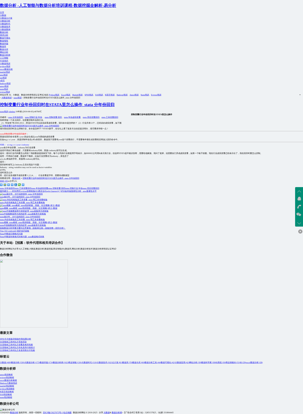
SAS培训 (99, 95)
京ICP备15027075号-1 (53, 412)
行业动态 (4, 61)
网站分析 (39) (195, 362)
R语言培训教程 (7, 391)
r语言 (2, 80)
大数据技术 (5, 26)
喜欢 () (4, 181)
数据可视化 (5, 38)
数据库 (3, 46)
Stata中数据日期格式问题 (11, 234)
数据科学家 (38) (208, 362)
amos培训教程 (6, 374)
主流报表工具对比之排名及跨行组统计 (17, 347)
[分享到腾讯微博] (8, 184)
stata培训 (4, 89)
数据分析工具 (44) (153, 362)
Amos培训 (134, 95)
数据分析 (4, 32)
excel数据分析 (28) (254, 362)
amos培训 (4, 86)
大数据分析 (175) (32, 362)
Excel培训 (65, 95)
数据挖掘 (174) (46, 362)
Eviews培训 (156, 95)
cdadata (12, 111)
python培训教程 (7, 389)
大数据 (3, 15)
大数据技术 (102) (104, 362)
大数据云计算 (6, 18)
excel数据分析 (6, 69)
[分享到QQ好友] (12, 184)
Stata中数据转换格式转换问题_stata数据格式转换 (22, 236)
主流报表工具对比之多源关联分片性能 (17, 350)
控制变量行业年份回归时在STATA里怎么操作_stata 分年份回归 (57, 104)
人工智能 (4, 58)
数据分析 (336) (17, 362)
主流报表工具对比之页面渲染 (13, 342)
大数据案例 (5, 29)
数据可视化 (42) (168, 362)
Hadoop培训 (122, 95)
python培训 (5, 66)
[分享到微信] (19, 184)
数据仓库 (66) (138, 362)
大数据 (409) (5, 362)
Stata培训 (145, 95)
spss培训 (4, 75)
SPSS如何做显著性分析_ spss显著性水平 (78, 191)
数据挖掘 (4, 43)
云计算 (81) (117, 362)
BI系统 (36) (221, 362)
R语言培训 (110, 95)
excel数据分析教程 (8, 380)
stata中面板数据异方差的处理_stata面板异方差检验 (23, 225)
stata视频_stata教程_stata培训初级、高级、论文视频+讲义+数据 (28, 222)
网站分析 (4, 52)
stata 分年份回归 (15, 117)
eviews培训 (5, 92)
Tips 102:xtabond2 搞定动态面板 (14, 231)
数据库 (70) (127, 362)
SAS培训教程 (6, 394)
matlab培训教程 (7, 386)
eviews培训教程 (7, 377)
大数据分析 (5, 21)
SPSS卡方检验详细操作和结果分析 (15, 339)
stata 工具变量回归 (109, 117)
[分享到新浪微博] (1, 184)
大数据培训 (5, 63)
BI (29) (243, 362)
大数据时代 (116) (89, 362)
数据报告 (4, 41)
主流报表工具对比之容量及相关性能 (16, 344)
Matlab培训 (77, 95)
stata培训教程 (6, 397)
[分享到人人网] (16, 184)
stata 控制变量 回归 (53, 117)
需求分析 (4, 35)
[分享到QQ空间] (5, 184)
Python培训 (54, 95)
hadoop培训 (5, 83)
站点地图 (67, 412)
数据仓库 (4, 49)
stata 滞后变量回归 (91, 117)
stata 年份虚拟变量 (72, 117)
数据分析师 (5, 55)
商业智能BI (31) (233, 362)
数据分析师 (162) (60, 362)
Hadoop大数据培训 (8, 383)
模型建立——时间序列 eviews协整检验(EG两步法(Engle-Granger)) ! (30, 191)
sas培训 (3, 78)
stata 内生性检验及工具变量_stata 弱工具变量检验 (22, 219)
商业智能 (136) (75, 362)
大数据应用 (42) (182, 362)
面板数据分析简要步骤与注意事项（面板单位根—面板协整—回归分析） (33, 228)
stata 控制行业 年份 (33, 117)
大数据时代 (5, 24)
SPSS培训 (89, 95)
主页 (2, 12)
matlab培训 (5, 72)
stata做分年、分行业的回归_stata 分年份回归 (20, 217)
